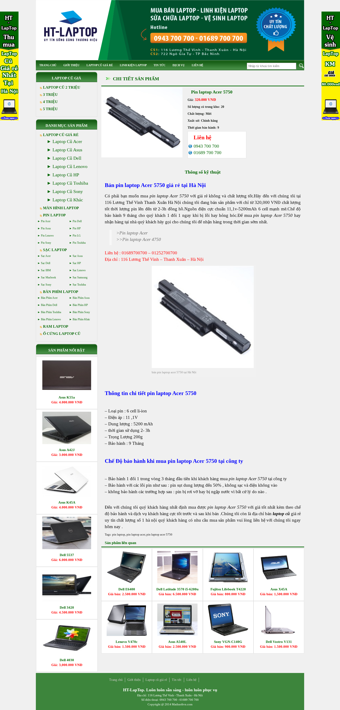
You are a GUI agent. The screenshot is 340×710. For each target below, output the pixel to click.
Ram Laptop (55, 326)
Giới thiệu (71, 65)
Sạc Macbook (48, 277)
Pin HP (77, 228)
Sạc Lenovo (79, 270)
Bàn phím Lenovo (51, 319)
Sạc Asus (78, 256)
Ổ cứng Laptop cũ (61, 334)
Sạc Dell (45, 263)
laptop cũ (281, 513)
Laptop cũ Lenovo (70, 166)
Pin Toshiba (79, 242)
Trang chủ (47, 65)
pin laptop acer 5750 (159, 534)
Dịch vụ (179, 65)
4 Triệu (50, 102)
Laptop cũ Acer (67, 141)
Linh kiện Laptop (133, 65)
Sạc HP (77, 263)
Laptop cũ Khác (68, 199)
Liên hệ (197, 65)
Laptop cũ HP (66, 174)
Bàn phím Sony (81, 312)
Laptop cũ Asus (67, 149)
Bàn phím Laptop (60, 292)
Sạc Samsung (80, 277)
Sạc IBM (46, 270)
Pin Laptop (54, 215)
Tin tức (160, 65)
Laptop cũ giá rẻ (100, 65)
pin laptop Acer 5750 (248, 478)
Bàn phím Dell (49, 305)
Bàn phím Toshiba (51, 312)
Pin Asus (46, 228)
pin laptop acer (136, 534)
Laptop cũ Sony (68, 191)
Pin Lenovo (47, 235)
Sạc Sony (46, 284)
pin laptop (118, 534)
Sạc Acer (46, 256)
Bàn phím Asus (81, 297)
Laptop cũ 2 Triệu (61, 87)
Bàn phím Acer (49, 297)
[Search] (300, 65)
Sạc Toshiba (79, 284)
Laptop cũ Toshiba (70, 183)
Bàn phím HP (80, 305)
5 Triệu (50, 109)
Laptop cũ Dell (67, 158)
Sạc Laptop (55, 250)
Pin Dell (77, 221)
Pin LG (77, 235)
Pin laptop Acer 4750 (141, 239)
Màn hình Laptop (61, 208)
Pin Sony (46, 242)
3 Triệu (50, 95)
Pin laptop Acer (133, 232)
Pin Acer (45, 221)
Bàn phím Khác (81, 319)
